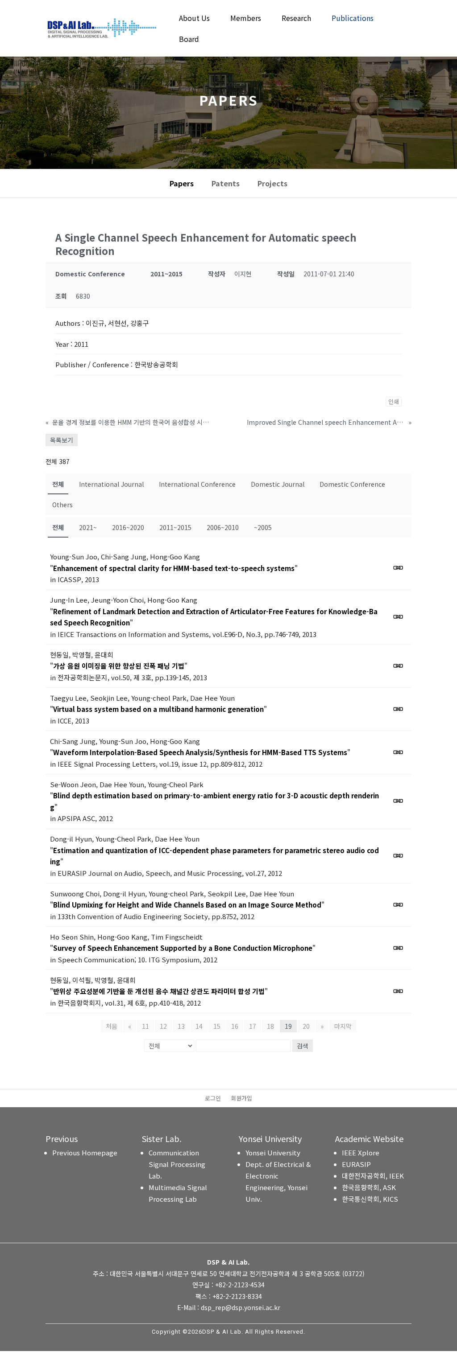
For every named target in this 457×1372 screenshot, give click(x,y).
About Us (194, 19)
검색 (302, 1045)
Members (245, 19)
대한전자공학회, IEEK (373, 1175)
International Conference (197, 484)
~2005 (263, 527)
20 (306, 1026)
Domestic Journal (277, 484)
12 (163, 1026)
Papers (182, 183)
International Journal (111, 484)
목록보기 (61, 439)
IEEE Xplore (360, 1152)
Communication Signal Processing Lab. (177, 1164)
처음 (111, 1026)
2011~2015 (175, 527)
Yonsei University (272, 1152)
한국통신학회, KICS (370, 1199)
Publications (353, 19)
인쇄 (393, 401)
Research (296, 19)
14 (199, 1026)
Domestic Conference (352, 484)
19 (288, 1026)
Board (189, 40)
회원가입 (241, 1098)
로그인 (213, 1098)
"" (174, 568)
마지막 (343, 1026)
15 (216, 1026)
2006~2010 (223, 527)
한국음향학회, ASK (369, 1187)
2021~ (88, 527)
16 (234, 1026)
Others (62, 504)
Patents (226, 183)
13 (181, 1026)
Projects (272, 183)
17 (252, 1026)
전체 (58, 484)
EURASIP (356, 1164)
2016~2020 (128, 527)
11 (145, 1026)
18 (270, 1026)
